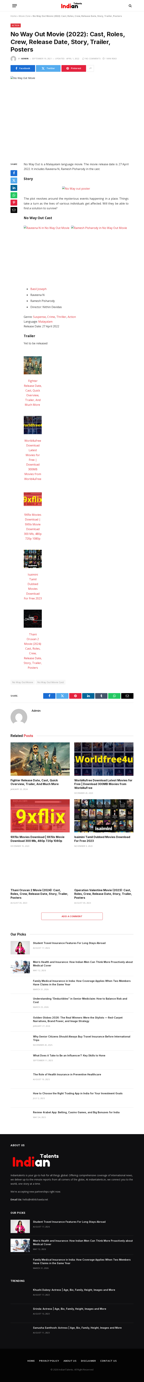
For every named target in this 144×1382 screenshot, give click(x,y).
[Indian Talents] (72, 5)
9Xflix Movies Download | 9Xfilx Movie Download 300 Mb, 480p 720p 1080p (37, 839)
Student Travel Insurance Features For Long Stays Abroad (69, 943)
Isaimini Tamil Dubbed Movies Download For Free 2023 (102, 839)
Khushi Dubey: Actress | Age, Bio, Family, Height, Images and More (74, 1289)
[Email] (14, 210)
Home (14, 16)
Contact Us (108, 1360)
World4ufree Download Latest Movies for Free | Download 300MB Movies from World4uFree (32, 460)
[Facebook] (14, 173)
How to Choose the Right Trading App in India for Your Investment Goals (78, 1093)
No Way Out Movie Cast (50, 682)
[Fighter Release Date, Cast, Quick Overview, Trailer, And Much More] (40, 759)
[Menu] (14, 6)
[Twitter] (14, 180)
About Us (70, 1360)
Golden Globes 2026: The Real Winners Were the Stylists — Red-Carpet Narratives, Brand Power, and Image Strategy (78, 1019)
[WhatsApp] (14, 195)
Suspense (39, 317)
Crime (51, 317)
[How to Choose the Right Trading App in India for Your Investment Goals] (20, 1098)
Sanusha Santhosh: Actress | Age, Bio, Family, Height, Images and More (77, 1327)
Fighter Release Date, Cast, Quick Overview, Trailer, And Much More (35, 782)
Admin (25, 58)
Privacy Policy (49, 1360)
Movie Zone (25, 16)
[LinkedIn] (14, 188)
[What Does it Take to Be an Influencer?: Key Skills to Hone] (20, 1060)
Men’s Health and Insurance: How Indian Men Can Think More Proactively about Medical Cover (83, 963)
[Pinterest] (14, 203)
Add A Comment (72, 916)
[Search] (130, 6)
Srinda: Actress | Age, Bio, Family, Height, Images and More (69, 1308)
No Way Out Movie (22, 682)
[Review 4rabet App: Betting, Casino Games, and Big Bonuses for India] (20, 1117)
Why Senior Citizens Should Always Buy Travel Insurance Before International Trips (81, 1038)
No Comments (92, 58)
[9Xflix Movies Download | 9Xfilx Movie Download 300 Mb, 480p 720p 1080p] (40, 816)
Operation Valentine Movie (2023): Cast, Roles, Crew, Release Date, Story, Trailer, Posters (103, 894)
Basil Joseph (38, 289)
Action (15, 25)
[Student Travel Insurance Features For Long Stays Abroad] (20, 947)
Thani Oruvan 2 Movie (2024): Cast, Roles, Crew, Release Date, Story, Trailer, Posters (39, 894)
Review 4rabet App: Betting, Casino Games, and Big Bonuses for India (76, 1112)
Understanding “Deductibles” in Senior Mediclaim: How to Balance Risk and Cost (80, 1000)
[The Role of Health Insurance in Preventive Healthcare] (20, 1079)
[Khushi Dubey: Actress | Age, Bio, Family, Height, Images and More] (20, 1294)
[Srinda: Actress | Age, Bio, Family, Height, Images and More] (20, 1313)
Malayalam (45, 321)
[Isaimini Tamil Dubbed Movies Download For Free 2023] (103, 816)
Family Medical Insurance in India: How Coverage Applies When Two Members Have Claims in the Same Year (82, 982)
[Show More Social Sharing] (90, 68)
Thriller (61, 317)
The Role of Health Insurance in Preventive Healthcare (67, 1074)
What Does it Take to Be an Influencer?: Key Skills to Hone (69, 1055)
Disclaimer (88, 1360)
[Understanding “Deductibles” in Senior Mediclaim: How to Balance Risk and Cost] (20, 1003)
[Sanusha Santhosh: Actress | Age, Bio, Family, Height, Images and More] (20, 1332)
